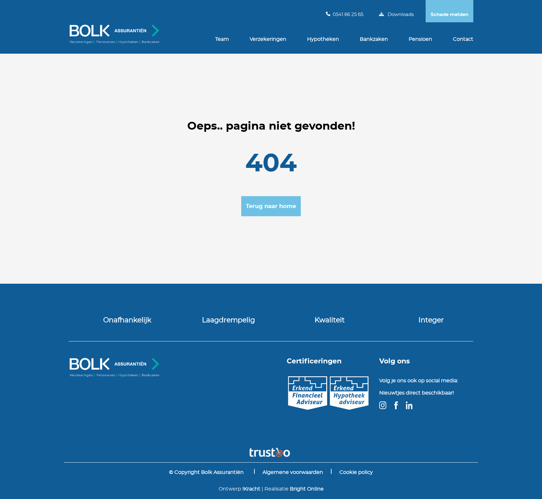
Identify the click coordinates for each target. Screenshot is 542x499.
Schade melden (449, 14)
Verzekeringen (268, 39)
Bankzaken (374, 39)
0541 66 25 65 (348, 14)
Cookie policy (356, 472)
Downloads (401, 14)
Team (222, 39)
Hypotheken (323, 39)
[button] (271, 206)
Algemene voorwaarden (293, 472)
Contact (463, 39)
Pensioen (420, 39)
